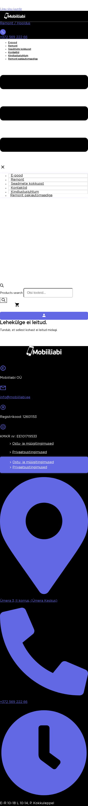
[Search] (3, 300)
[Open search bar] (2, 286)
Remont (12, 46)
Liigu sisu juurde (11, 9)
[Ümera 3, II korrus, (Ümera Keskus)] (44, 593)
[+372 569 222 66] (3, 33)
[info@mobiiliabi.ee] (3, 389)
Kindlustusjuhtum (18, 56)
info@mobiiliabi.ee (15, 397)
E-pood (12, 43)
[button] (44, 117)
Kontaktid (13, 52)
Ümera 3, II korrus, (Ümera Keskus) (28, 600)
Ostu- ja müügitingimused (33, 443)
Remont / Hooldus (15, 23)
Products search (11, 293)
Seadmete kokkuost (19, 49)
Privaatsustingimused (29, 452)
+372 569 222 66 (13, 37)
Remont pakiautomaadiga (23, 59)
